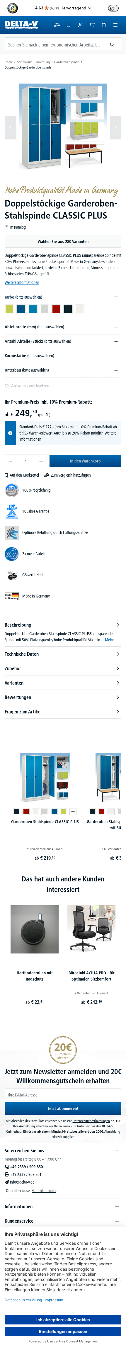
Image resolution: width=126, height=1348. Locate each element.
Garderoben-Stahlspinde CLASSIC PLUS (45, 821)
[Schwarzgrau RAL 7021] (16, 811)
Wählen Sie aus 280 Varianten (63, 241)
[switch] (113, 8)
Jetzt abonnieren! (63, 1108)
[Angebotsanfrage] (104, 25)
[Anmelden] (80, 25)
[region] (63, 127)
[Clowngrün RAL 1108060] (63, 811)
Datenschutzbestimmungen (91, 1121)
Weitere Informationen (22, 282)
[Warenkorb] (92, 25)
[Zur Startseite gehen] (21, 25)
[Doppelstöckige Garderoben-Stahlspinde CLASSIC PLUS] (63, 128)
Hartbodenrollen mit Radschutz (35, 976)
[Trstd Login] (117, 7)
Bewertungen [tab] (18, 697)
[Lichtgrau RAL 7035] (44, 811)
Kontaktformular (44, 1190)
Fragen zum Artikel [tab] (23, 712)
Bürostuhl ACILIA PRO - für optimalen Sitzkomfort (92, 976)
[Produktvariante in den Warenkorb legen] (72, 811)
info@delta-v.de (22, 1182)
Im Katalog (17, 227)
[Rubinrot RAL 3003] (26, 811)
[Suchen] (112, 44)
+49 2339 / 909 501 (26, 1174)
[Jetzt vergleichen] (57, 25)
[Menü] (115, 25)
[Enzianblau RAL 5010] (54, 811)
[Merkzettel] (68, 25)
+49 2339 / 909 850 (26, 1167)
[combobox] (54, 44)
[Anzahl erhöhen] (41, 461)
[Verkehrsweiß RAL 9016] (35, 811)
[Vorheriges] (10, 127)
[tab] (63, 632)
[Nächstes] (115, 127)
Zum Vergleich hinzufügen (71, 475)
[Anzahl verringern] (10, 461)
